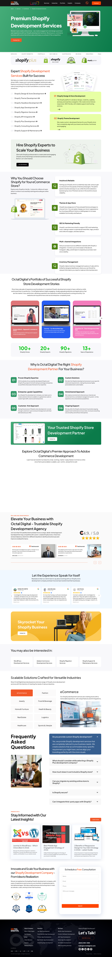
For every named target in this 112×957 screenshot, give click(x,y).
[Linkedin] (91, 949)
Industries (89, 54)
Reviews (78, 54)
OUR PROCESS (66, 54)
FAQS (99, 54)
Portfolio (62, 3)
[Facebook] (80, 949)
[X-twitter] (82, 949)
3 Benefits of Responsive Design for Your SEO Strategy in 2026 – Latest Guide (86, 847)
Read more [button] (16, 602)
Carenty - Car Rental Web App (53, 328)
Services (14, 54)
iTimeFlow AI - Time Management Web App (87, 329)
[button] (22, 165)
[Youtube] (85, 949)
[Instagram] (88, 949)
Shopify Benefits (27, 54)
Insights (70, 3)
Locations (13, 948)
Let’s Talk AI (34, 3)
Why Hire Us (53, 54)
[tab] (22, 693)
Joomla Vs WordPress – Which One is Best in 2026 (25, 846)
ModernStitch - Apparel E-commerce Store (25, 330)
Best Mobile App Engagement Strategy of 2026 (54, 847)
